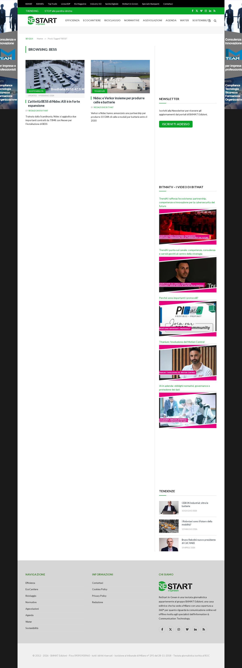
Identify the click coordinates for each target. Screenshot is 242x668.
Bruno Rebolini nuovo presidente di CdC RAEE (199, 541)
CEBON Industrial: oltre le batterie (195, 504)
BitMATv (40, 4)
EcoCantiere (92, 20)
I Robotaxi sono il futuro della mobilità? (197, 523)
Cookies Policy (99, 589)
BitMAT (29, 4)
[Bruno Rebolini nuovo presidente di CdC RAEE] (169, 544)
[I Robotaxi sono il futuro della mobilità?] (169, 526)
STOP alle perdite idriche (58, 10)
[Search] (214, 20)
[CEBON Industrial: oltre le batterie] (169, 507)
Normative (131, 20)
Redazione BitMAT (38, 110)
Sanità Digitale (111, 4)
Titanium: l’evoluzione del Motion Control (181, 341)
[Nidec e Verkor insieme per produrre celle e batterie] (120, 76)
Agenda (171, 20)
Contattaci (168, 4)
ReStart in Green (130, 4)
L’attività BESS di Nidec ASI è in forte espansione (54, 103)
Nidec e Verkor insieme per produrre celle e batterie (119, 100)
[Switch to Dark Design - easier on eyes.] (209, 20)
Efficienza (72, 20)
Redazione (97, 602)
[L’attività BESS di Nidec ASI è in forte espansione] (55, 76)
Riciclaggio (112, 20)
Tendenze (99, 91)
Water (184, 20)
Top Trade (52, 4)
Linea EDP (65, 4)
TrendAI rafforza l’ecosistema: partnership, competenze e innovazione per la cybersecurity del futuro (187, 202)
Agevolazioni (152, 20)
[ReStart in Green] (42, 20)
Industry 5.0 (95, 4)
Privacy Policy (99, 595)
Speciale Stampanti (150, 4)
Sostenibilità (201, 20)
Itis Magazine (80, 4)
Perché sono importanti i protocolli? (178, 297)
